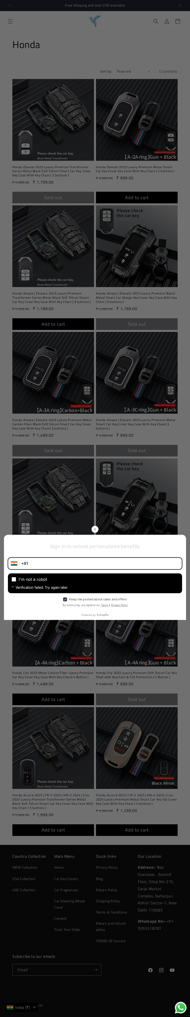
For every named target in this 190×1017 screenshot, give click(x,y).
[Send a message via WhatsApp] (181, 1008)
